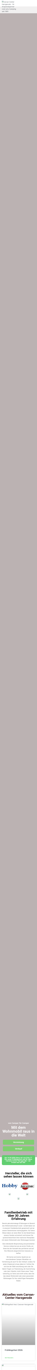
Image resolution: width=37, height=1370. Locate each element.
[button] (18, 1160)
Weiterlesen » (9, 1358)
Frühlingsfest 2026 (14, 1350)
